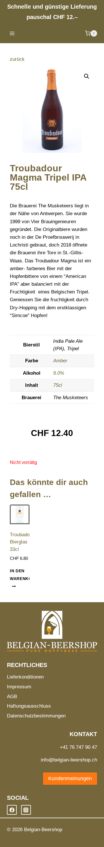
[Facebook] (12, 810)
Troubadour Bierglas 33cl (22, 542)
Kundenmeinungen (70, 778)
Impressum (19, 686)
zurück (17, 59)
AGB (12, 696)
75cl (57, 385)
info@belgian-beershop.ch (69, 760)
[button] (86, 76)
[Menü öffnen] (12, 33)
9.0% (58, 373)
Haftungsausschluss (29, 706)
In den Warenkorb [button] (24, 575)
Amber (60, 360)
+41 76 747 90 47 (78, 747)
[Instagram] (26, 810)
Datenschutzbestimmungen (36, 716)
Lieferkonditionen (25, 677)
